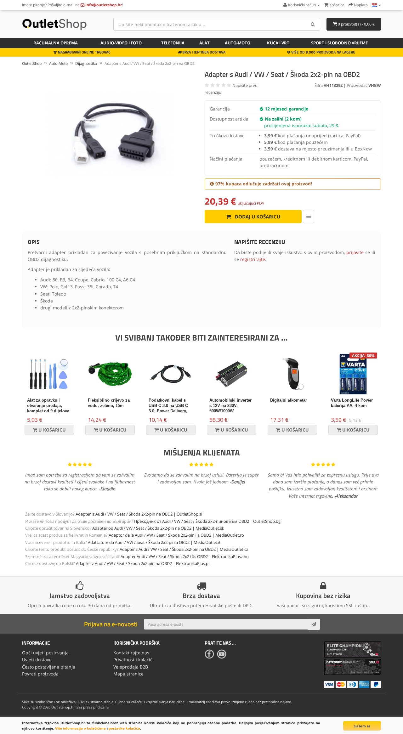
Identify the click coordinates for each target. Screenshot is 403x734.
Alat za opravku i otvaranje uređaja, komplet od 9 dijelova (48, 405)
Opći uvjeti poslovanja (45, 653)
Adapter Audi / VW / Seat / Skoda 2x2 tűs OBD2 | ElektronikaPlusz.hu (185, 556)
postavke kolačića (124, 728)
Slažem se (362, 726)
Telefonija (172, 43)
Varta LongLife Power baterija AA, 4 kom (352, 403)
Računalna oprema (55, 43)
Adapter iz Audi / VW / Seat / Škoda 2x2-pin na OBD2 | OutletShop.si (139, 514)
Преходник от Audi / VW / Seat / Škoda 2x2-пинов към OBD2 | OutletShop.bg (207, 521)
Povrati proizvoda (40, 674)
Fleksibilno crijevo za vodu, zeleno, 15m (109, 403)
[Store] (376, 5)
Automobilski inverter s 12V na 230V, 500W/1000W (230, 405)
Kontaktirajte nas (131, 653)
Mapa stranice (128, 674)
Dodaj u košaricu (257, 216)
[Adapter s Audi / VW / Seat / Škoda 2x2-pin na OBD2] (110, 134)
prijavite (355, 252)
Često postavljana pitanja (48, 667)
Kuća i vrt (278, 43)
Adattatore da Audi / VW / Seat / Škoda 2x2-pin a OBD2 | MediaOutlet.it (154, 542)
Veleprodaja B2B (130, 667)
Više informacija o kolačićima (80, 728)
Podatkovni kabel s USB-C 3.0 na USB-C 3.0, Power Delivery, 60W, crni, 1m (168, 408)
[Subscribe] (314, 624)
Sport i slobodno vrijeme (339, 43)
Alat (204, 43)
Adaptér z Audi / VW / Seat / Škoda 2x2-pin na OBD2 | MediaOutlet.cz (184, 549)
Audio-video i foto (121, 43)
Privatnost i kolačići (133, 660)
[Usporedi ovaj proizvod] (308, 216)
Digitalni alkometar (288, 400)
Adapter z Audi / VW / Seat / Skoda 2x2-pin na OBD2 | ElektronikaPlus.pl (142, 563)
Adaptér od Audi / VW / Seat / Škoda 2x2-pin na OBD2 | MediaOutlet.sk (158, 528)
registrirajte (252, 259)
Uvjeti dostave (37, 660)
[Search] (313, 24)
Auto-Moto (237, 43)
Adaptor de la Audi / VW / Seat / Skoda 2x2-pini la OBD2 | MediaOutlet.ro (176, 535)
